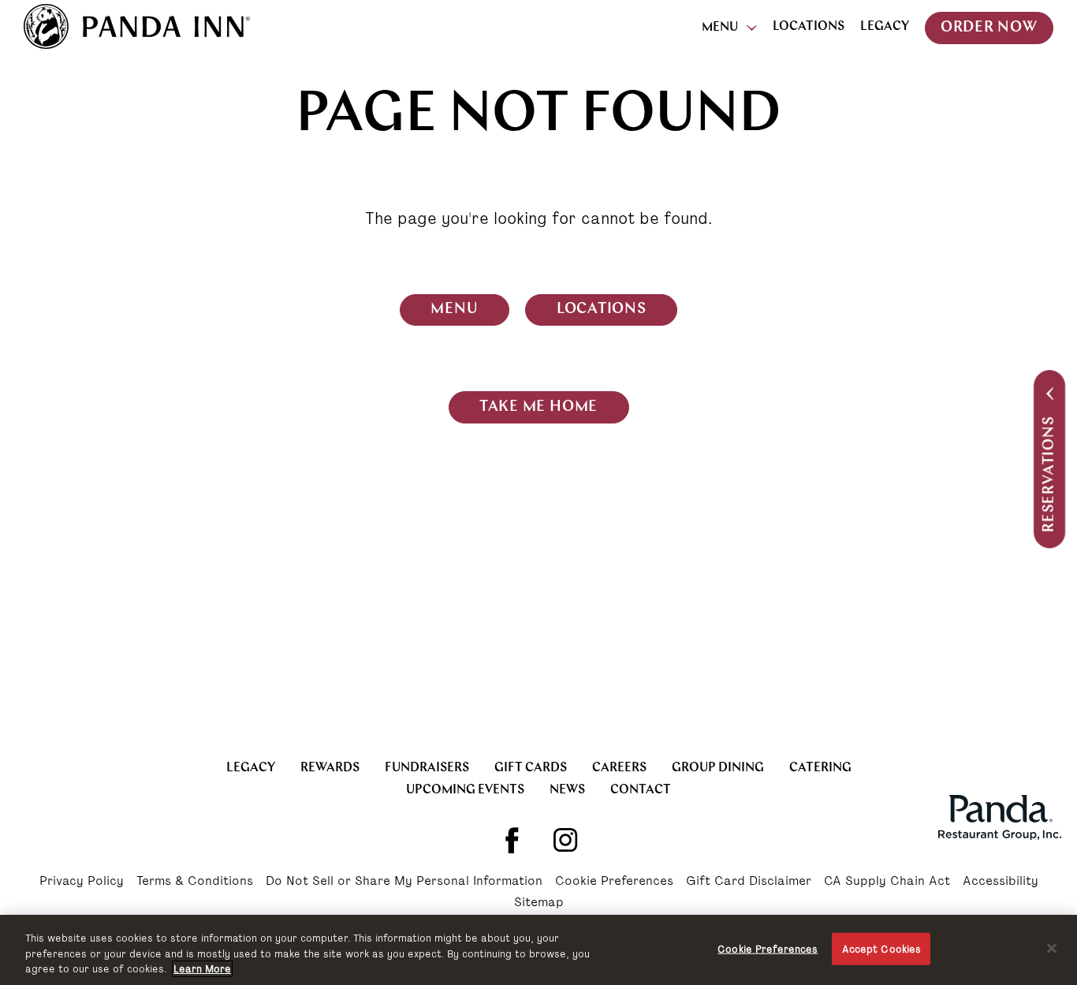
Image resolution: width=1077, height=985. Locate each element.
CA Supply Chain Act (887, 882)
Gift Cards (530, 768)
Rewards (330, 768)
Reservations (1049, 474)
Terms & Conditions (194, 882)
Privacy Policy (81, 882)
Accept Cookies (882, 948)
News (567, 790)
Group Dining (718, 768)
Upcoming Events (465, 790)
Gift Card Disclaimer (748, 882)
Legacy (884, 27)
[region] (538, 950)
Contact (640, 790)
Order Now (989, 28)
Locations (808, 27)
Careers (619, 768)
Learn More (202, 969)
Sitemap (539, 903)
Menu (720, 27)
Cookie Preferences (614, 882)
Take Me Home (538, 407)
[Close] (1051, 948)
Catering (820, 768)
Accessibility (1000, 882)
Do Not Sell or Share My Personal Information (404, 882)
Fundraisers (427, 768)
